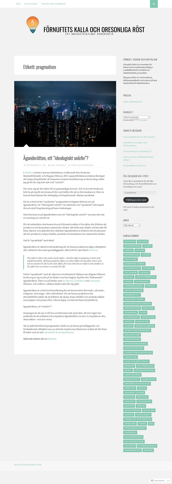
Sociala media (132, 410)
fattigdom (130, 273)
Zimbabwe (79, 280)
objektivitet (132, 379)
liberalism (131, 357)
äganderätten (133, 450)
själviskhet (144, 401)
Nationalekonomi (144, 370)
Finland (129, 277)
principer (130, 388)
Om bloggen (30, 4)
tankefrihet (143, 415)
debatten (29, 172)
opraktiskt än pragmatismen (59, 332)
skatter (129, 406)
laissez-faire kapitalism (138, 353)
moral (128, 370)
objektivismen (132, 375)
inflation (148, 308)
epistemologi (132, 268)
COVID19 (140, 250)
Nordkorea (67, 280)
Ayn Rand (142, 241)
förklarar (93, 250)
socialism (148, 410)
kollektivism (132, 335)
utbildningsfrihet (135, 428)
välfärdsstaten (133, 437)
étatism (148, 450)
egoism (146, 255)
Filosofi (144, 273)
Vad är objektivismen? (132, 102)
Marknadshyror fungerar (134, 165)
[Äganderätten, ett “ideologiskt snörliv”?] (65, 114)
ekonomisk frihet (134, 264)
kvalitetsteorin (134, 348)
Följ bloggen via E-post (136, 176)
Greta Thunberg (133, 290)
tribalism (130, 424)
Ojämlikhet (148, 379)
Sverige (129, 415)
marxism (129, 366)
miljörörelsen (145, 366)
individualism (132, 308)
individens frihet (134, 299)
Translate (143, 120)
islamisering (132, 317)
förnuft (151, 286)
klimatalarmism (145, 326)
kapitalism (142, 321)
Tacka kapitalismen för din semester (139, 137)
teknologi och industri (138, 419)
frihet (128, 281)
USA (151, 424)
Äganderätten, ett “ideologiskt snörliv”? (55, 157)
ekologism (130, 259)
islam (143, 312)
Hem (18, 4)
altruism (130, 241)
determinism (132, 255)
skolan (141, 406)
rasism (142, 388)
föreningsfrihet (134, 286)
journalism (148, 317)
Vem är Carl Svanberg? (53, 4)
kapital (129, 321)
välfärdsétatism (134, 441)
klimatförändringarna (137, 330)
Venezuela (95, 280)
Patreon (52, 339)
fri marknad (142, 281)
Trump (142, 424)
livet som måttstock (136, 361)
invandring (130, 312)
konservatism (132, 339)
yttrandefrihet (147, 446)
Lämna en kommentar (81, 165)
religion (129, 397)
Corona (128, 250)
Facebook (148, 268)
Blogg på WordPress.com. (28, 465)
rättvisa (142, 397)
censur (147, 246)
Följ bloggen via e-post (136, 200)
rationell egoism (134, 393)
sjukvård (129, 401)
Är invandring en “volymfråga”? (137, 151)
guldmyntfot (132, 295)
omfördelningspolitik (137, 384)
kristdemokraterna (136, 344)
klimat (128, 326)
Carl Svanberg (58, 165)
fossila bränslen (145, 277)
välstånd (130, 446)
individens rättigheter (138, 304)
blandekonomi (132, 246)
